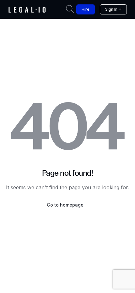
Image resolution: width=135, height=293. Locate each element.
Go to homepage (65, 204)
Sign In (111, 9)
